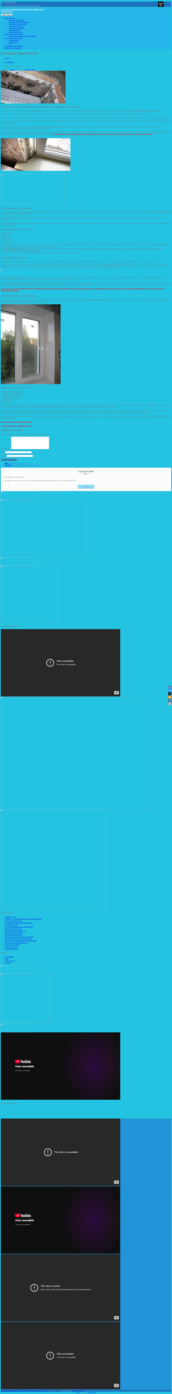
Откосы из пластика (16, 26)
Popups (78, 1392)
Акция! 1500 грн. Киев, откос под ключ (18, 939)
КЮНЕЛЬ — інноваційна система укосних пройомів (23, 919)
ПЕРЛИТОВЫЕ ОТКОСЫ (16, 32)
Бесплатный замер (11, 949)
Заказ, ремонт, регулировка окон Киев (22, 36)
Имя (3, 452)
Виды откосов (10, 18)
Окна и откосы (10, 961)
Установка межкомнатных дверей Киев (19, 927)
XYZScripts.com (92, 1392)
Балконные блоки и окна (13, 933)
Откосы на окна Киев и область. (16, 943)
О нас (11, 44)
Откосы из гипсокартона (17, 24)
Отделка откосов (11, 947)
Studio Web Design (78, 1391)
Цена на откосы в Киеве (13, 48)
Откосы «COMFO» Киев (13, 921)
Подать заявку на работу (13, 38)
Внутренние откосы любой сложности (18, 923)
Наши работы (13, 42)
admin (12, 70)
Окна (6, 959)
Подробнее (86, 486)
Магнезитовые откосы (16, 20)
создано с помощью (54, 1391)
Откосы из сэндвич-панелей (19, 22)
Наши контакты (14, 40)
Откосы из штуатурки (16, 28)
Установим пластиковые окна (15, 931)
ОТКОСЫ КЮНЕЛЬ (14, 30)
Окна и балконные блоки (13, 34)
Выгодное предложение (13, 935)
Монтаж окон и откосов (13, 929)
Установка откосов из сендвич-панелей (19, 937)
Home (7, 58)
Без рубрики (9, 62)
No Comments (30, 70)
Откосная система (11, 925)
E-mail (3, 456)
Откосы (7, 963)
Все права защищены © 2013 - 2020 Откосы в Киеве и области (24, 1391)
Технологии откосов (12, 945)
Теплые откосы (10, 917)
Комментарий (6, 449)
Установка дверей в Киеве (13, 46)
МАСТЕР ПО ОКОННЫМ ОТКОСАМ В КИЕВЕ (21, 941)
